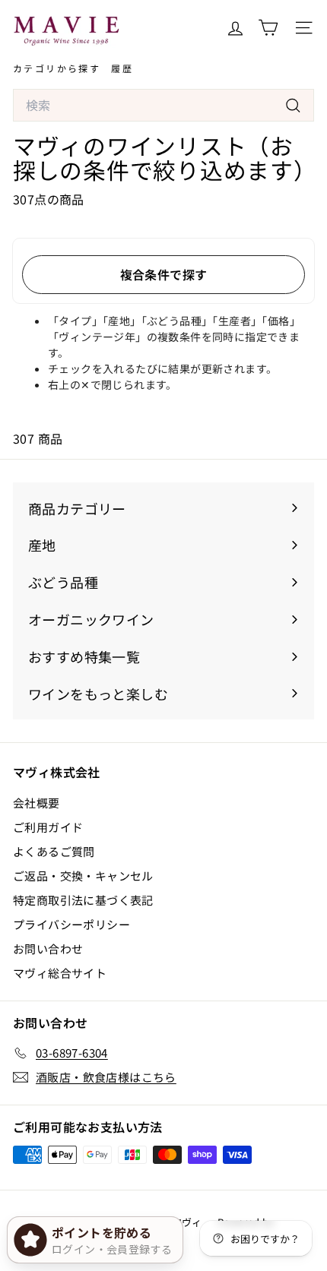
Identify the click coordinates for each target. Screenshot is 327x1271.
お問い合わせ (48, 948)
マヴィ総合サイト (59, 973)
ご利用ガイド (48, 827)
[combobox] (163, 105)
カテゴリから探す (56, 68)
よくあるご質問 (54, 851)
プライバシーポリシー (71, 924)
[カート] (268, 27)
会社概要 (36, 803)
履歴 (122, 68)
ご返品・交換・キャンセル (83, 876)
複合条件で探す (164, 274)
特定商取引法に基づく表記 (83, 900)
